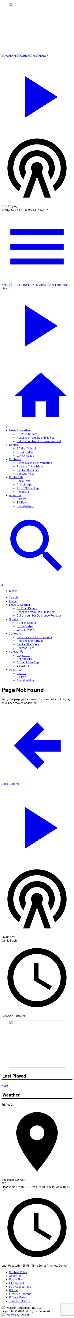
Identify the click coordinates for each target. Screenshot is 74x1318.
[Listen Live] (37, 95)
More (5, 1085)
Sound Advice (25, 506)
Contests (15, 459)
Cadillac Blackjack (28, 470)
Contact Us (16, 477)
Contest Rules (26, 473)
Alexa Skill (23, 491)
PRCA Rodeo (25, 452)
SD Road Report (27, 434)
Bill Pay (21, 502)
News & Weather (19, 430)
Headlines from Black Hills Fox (36, 437)
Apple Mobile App (28, 488)
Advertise (15, 495)
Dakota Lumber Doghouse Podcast (39, 441)
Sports (13, 444)
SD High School (26, 448)
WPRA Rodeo (25, 455)
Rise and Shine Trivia (30, 466)
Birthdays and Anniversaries (34, 462)
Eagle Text (23, 480)
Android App (24, 484)
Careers (21, 498)
